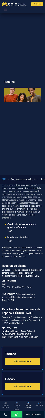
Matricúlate (37, 4)
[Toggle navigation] (5, 9)
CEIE (4, 179)
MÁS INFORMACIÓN (22, 361)
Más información (33, 414)
